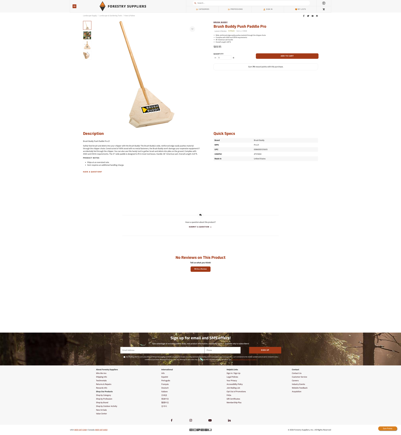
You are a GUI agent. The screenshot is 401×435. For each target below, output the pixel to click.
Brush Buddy (221, 22)
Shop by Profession (104, 399)
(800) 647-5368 (80, 430)
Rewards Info (101, 388)
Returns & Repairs (103, 384)
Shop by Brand (102, 402)
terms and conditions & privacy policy (244, 360)
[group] (87, 25)
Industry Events (298, 384)
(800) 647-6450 (101, 430)
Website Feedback (300, 388)
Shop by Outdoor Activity (106, 406)
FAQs (229, 395)
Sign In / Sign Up (233, 373)
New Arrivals (101, 410)
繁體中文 (165, 402)
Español (164, 377)
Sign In (269, 9)
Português (165, 380)
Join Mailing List (233, 388)
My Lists (302, 9)
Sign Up (265, 350)
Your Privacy (232, 380)
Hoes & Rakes (129, 16)
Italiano (164, 391)
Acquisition (296, 391)
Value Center (101, 413)
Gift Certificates (233, 399)
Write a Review (200, 269)
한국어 (164, 406)
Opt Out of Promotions (236, 391)
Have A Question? (92, 172)
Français (165, 384)
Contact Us (296, 373)
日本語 (164, 395)
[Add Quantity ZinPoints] (233, 57)
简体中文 (165, 399)
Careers (295, 380)
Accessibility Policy (235, 384)
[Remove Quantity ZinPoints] (215, 57)
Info (163, 373)
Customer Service (299, 377)
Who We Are (101, 373)
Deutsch (165, 388)
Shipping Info (101, 377)
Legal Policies (232, 377)
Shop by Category (103, 395)
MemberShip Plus (234, 402)
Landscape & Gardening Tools (110, 16)
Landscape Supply (90, 16)
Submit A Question (199, 227)
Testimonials (101, 380)
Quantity (219, 54)
